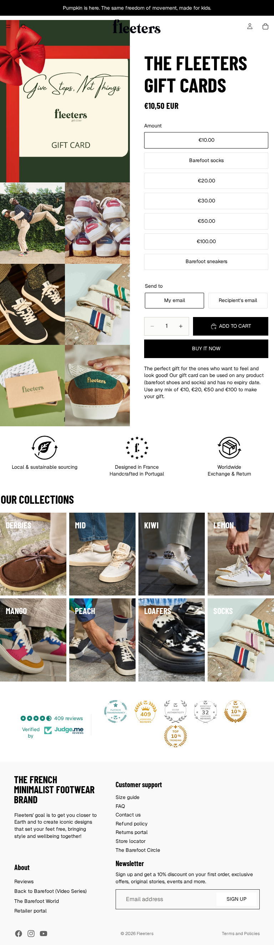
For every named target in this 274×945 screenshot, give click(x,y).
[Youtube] (43, 933)
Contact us (128, 814)
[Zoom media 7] (97, 385)
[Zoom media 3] (97, 223)
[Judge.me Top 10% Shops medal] (235, 711)
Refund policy (132, 823)
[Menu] (8, 26)
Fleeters (145, 933)
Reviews (24, 881)
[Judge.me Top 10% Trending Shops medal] (175, 736)
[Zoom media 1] (65, 101)
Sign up (237, 899)
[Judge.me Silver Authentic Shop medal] (175, 711)
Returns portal (132, 832)
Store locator (131, 841)
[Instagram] (31, 933)
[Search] (23, 26)
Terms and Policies (241, 933)
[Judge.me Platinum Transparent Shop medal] (115, 711)
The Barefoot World (36, 901)
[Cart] (265, 26)
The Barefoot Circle (138, 849)
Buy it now (206, 348)
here (94, 8)
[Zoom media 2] (32, 223)
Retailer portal (30, 911)
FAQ (120, 806)
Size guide (127, 797)
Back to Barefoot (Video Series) (50, 891)
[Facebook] (18, 933)
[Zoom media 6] (32, 385)
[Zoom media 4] (32, 304)
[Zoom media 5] (97, 304)
